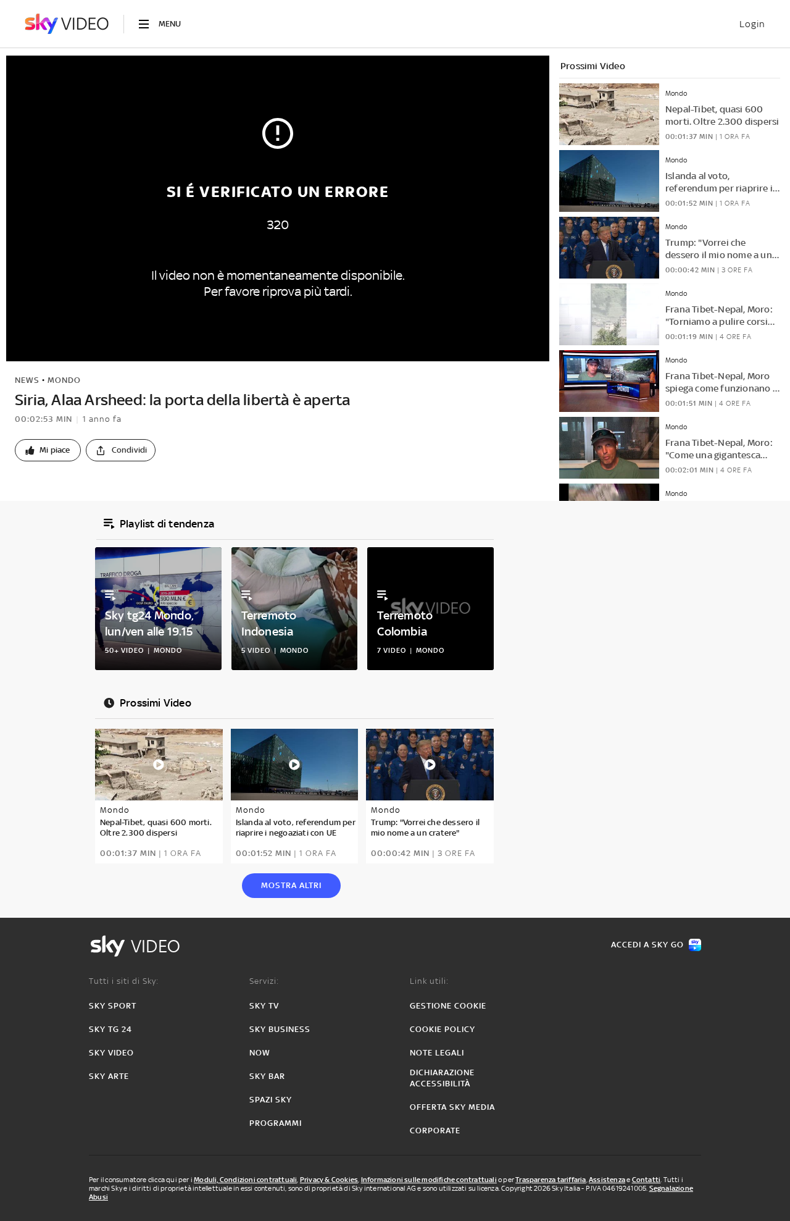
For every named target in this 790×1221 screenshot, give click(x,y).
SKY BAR (267, 1076)
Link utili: (429, 981)
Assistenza (607, 1179)
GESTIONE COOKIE (448, 1005)
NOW (259, 1052)
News (27, 380)
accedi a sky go (647, 944)
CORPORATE (435, 1130)
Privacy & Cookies (329, 1179)
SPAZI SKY (270, 1099)
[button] (48, 450)
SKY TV (264, 1005)
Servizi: (264, 981)
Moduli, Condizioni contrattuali (245, 1179)
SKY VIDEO (111, 1052)
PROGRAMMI (275, 1123)
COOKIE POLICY (442, 1029)
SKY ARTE (109, 1076)
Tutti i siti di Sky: (124, 981)
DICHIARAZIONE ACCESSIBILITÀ (442, 1078)
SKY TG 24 (110, 1029)
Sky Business (279, 1029)
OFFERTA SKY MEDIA (452, 1107)
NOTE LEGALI (437, 1052)
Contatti (646, 1179)
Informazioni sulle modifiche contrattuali (429, 1179)
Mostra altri (291, 885)
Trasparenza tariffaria (550, 1179)
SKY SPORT (112, 1005)
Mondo (64, 380)
